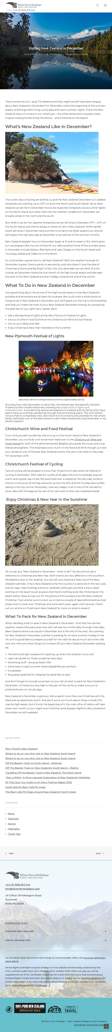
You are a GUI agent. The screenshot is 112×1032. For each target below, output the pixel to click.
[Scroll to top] (106, 1026)
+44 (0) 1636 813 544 (24, 10)
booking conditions (91, 978)
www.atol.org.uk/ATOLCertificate (29, 985)
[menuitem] (57, 10)
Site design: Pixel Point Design (90, 1025)
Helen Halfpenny (78, 54)
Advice (45, 54)
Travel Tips (56, 54)
